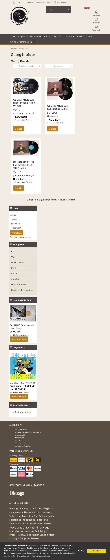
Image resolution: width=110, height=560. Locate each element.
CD (12, 36)
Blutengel (14, 508)
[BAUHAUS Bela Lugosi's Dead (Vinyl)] (23, 313)
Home (17, 2)
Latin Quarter (27, 508)
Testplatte (25, 538)
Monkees (47, 512)
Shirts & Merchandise (21, 41)
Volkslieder (15, 516)
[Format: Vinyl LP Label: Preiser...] (26, 85)
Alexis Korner (31, 534)
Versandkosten (21, 429)
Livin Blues (27, 523)
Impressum (29, 2)
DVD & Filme (33, 36)
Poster (47, 36)
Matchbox (27, 516)
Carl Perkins (40, 516)
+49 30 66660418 (44, 2)
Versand (29, 120)
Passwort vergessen (20, 237)
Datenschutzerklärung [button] (41, 556)
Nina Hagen (43, 527)
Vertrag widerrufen (23, 446)
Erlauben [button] (96, 551)
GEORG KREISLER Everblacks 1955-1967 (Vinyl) (23, 165)
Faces (39, 519)
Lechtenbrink (27, 531)
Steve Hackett (32, 512)
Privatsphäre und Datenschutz (28, 432)
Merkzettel (96, 23)
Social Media (61, 2)
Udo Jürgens (44, 508)
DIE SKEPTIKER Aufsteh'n (22, 382)
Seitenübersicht (23, 412)
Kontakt (18, 440)
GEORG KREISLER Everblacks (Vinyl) (58, 107)
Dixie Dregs (23, 527)
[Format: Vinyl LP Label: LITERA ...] (26, 147)
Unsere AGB (20, 435)
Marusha (14, 531)
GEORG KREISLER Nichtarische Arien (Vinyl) (24, 102)
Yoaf (32, 527)
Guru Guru (39, 523)
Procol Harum (16, 534)
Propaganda (28, 519)
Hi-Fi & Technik (84, 36)
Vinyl (20, 36)
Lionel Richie (16, 512)
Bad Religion (41, 531)
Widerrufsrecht (21, 443)
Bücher (57, 36)
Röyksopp (36, 538)
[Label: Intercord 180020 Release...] (60, 89)
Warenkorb (96, 30)
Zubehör (68, 36)
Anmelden (96, 15)
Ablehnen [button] (81, 551)
